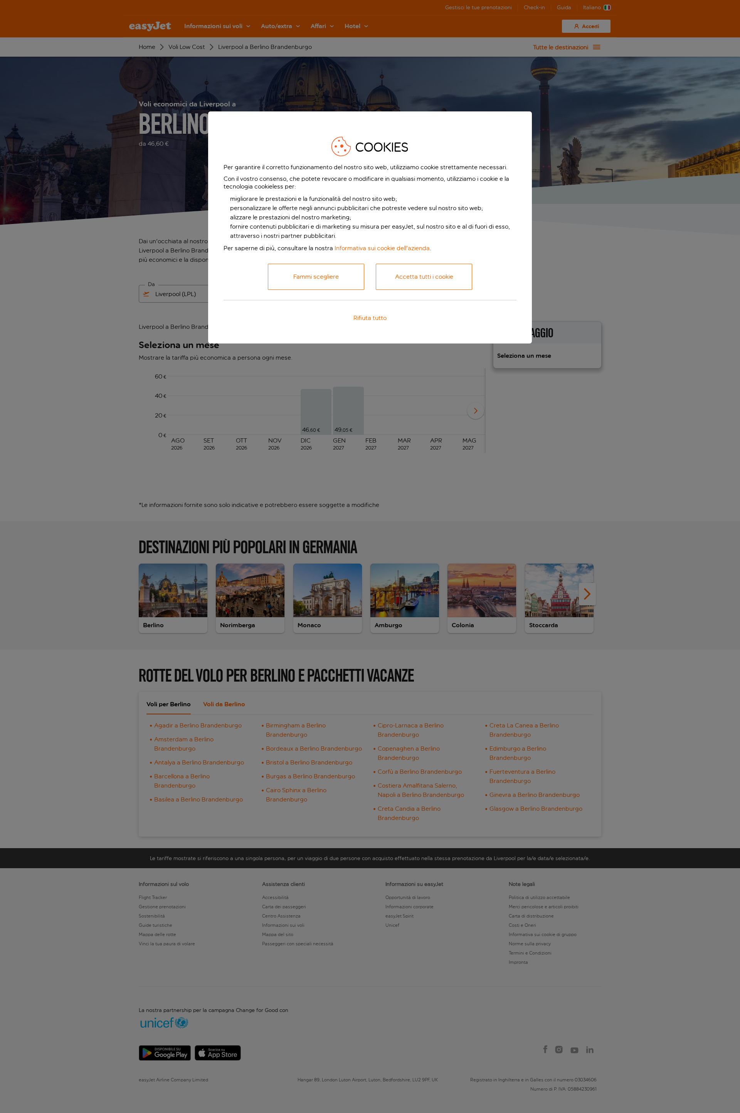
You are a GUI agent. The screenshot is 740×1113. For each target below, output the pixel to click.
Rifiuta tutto (370, 318)
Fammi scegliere (316, 276)
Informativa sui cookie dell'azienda (382, 248)
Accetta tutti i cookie (424, 276)
